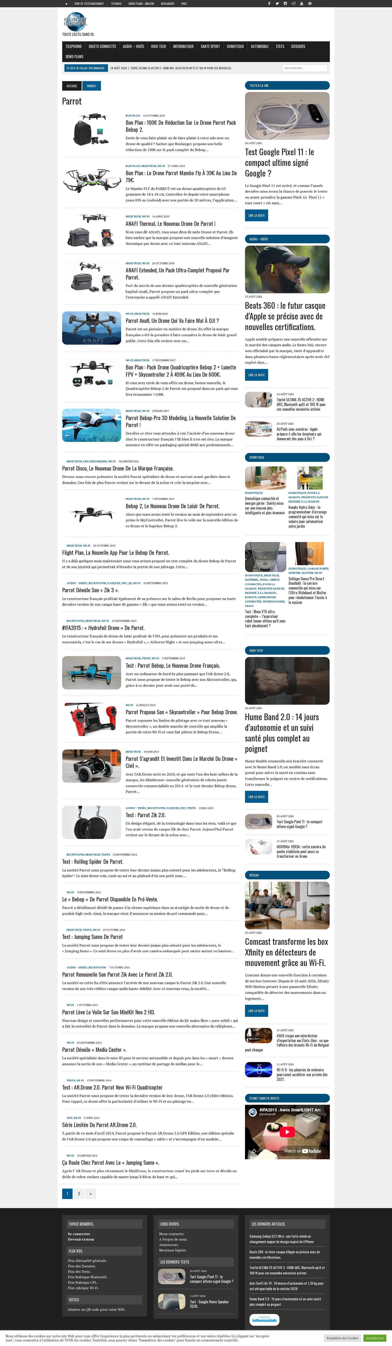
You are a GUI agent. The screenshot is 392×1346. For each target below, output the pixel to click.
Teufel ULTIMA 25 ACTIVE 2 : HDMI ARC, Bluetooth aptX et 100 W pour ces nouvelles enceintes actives (301, 404)
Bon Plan (133, 115)
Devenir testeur (81, 1239)
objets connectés (102, 46)
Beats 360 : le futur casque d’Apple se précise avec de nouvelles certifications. (285, 315)
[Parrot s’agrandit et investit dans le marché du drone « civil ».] (91, 779)
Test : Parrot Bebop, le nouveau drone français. (173, 665)
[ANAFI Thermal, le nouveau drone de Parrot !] (91, 244)
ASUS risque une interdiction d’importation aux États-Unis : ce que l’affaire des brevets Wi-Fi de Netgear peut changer (287, 1042)
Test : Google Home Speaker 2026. (209, 1304)
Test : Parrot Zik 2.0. (145, 815)
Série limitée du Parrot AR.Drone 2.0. (99, 1124)
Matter (307, 573)
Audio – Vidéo (133, 46)
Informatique (183, 46)
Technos (116, 3)
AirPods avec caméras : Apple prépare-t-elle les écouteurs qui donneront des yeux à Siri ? (299, 433)
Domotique (235, 46)
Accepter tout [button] (375, 1338)
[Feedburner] (318, 3)
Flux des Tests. (79, 1271)
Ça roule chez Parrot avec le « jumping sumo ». (110, 1162)
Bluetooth (97, 583)
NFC (124, 583)
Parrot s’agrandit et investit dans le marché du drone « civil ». (181, 761)
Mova (264, 579)
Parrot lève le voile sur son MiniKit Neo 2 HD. (108, 1012)
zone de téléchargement (89, 3)
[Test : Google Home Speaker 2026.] (171, 1306)
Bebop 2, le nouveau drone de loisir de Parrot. (172, 506)
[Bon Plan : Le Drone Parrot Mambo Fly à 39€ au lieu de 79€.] (91, 194)
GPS (69, 1118)
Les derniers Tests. (175, 1262)
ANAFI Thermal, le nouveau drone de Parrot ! (171, 223)
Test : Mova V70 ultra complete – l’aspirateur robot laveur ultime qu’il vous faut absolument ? (265, 618)
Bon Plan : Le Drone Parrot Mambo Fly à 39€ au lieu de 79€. (181, 176)
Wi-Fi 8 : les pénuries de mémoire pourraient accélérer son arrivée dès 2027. (302, 1074)
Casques (113, 583)
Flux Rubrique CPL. (83, 1282)
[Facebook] (269, 3)
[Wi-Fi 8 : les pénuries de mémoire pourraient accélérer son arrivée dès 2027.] (258, 1074)
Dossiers (298, 46)
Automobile (260, 46)
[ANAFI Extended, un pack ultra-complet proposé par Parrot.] (91, 291)
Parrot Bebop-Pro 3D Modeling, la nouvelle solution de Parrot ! (181, 421)
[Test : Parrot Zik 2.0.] (91, 835)
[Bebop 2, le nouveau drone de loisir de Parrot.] (91, 526)
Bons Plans (74, 56)
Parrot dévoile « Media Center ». (94, 1049)
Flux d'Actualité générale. (87, 1260)
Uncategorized (95, 461)
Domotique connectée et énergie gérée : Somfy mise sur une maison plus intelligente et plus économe (265, 505)
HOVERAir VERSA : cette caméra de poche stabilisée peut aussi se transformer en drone (301, 851)
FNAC (184, 3)
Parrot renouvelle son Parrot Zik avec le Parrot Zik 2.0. (117, 974)
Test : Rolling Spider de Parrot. (92, 861)
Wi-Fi (161, 166)
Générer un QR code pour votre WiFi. (96, 1309)
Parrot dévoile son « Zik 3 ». (90, 590)
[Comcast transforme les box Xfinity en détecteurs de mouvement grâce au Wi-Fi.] (287, 926)
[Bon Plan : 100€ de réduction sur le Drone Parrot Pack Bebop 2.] (91, 143)
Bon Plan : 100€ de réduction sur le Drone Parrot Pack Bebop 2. (181, 125)
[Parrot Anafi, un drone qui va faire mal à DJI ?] (91, 341)
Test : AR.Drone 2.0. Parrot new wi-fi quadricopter (112, 1087)
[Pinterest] (310, 3)
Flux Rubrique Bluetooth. (87, 1277)
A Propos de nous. (173, 1239)
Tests (280, 46)
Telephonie (74, 46)
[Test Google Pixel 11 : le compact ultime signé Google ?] (287, 136)
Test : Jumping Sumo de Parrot (92, 936)
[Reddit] (293, 3)
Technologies (273, 601)
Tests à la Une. (259, 85)
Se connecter (79, 1234)
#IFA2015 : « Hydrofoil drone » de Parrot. (103, 627)
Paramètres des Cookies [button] (342, 1338)
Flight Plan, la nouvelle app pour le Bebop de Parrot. (115, 552)
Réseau (254, 875)
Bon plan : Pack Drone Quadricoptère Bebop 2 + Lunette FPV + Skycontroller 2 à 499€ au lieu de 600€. (181, 370)
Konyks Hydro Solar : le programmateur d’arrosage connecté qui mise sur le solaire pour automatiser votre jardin (308, 517)
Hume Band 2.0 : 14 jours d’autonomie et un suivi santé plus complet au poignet (282, 732)
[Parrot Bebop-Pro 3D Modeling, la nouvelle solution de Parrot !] (91, 438)
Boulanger (167, 3)
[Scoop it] (326, 3)
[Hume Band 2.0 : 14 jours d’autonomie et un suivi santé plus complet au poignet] (287, 701)
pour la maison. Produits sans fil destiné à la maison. (308, 497)
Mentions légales (172, 1250)
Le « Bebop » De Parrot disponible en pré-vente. (110, 899)
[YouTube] (301, 3)
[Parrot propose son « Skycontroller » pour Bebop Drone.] (91, 732)
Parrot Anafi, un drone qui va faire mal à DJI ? (172, 320)
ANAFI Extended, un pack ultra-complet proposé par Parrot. (178, 273)
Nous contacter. (171, 1234)
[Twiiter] (277, 3)
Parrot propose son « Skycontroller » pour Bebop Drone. (182, 712)
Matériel (252, 579)
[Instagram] (285, 3)
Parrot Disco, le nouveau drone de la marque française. (118, 468)
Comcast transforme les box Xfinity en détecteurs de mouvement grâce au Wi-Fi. (286, 951)
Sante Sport (210, 46)
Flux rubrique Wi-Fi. (83, 1288)
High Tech (158, 46)
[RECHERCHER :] (305, 67)
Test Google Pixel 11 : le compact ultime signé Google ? (279, 162)
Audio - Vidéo (77, 583)
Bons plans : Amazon (141, 3)
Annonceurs (168, 1244)
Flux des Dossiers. (82, 1266)
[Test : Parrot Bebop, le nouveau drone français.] (91, 686)
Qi (130, 583)
